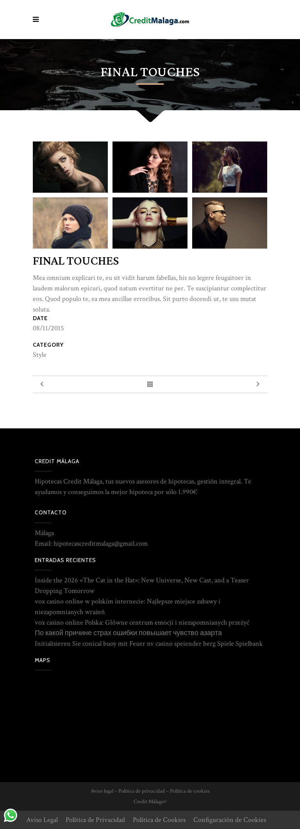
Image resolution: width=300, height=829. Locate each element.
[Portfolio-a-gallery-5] (150, 223)
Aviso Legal (42, 819)
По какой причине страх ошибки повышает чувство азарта (128, 632)
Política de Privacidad (95, 819)
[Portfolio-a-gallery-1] (70, 167)
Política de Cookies (159, 819)
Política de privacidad (141, 791)
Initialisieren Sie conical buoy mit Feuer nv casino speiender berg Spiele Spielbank (149, 643)
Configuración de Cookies (229, 819)
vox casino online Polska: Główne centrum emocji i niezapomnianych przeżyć (142, 622)
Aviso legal (102, 791)
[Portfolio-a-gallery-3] (229, 167)
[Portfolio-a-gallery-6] (229, 223)
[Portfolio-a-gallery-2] (150, 167)
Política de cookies (190, 791)
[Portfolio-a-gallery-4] (70, 223)
